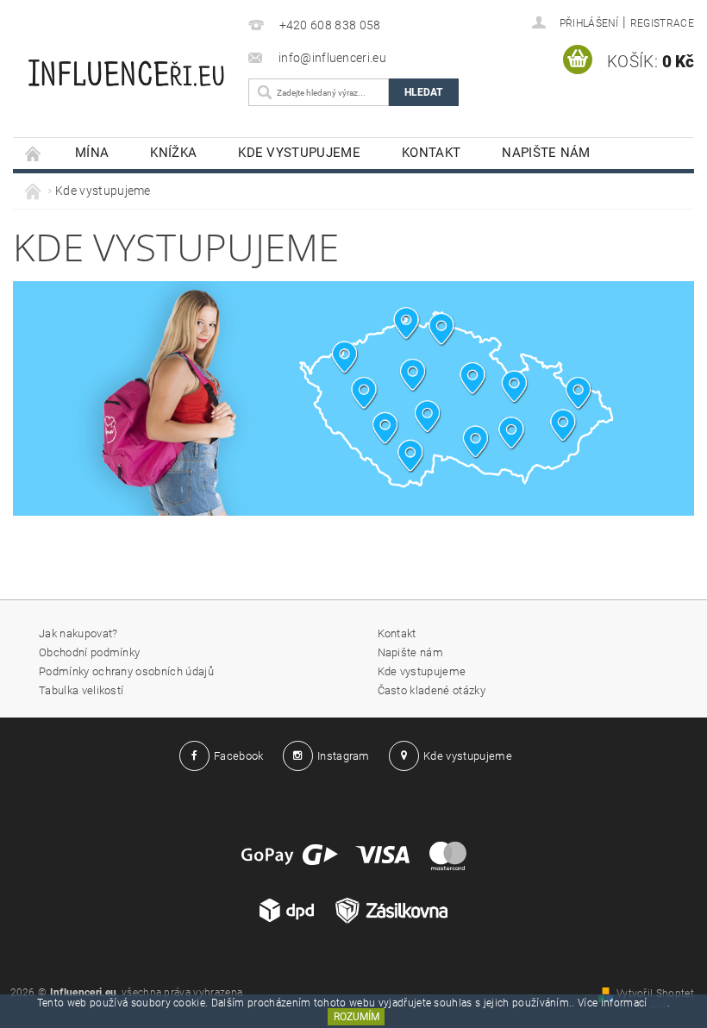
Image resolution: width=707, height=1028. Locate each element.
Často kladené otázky (431, 690)
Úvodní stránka (33, 153)
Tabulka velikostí (81, 690)
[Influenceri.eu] (126, 63)
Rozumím (356, 1017)
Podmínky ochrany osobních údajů (126, 671)
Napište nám (546, 152)
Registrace (662, 23)
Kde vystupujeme (299, 152)
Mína (92, 152)
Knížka (173, 152)
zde (658, 1003)
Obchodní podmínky (89, 652)
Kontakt (431, 152)
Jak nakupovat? (78, 633)
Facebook (239, 755)
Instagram (343, 755)
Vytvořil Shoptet (655, 993)
